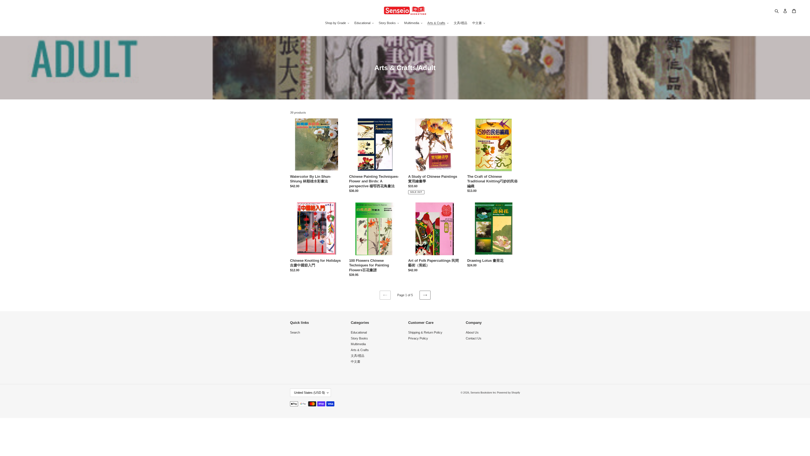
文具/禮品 (357, 355)
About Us (472, 332)
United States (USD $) (309, 392)
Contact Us (473, 338)
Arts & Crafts (360, 350)
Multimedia (358, 344)
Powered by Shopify (508, 392)
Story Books (359, 338)
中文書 (355, 361)
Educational (359, 332)
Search (295, 332)
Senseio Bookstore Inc (483, 392)
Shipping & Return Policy (425, 332)
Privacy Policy (418, 338)
